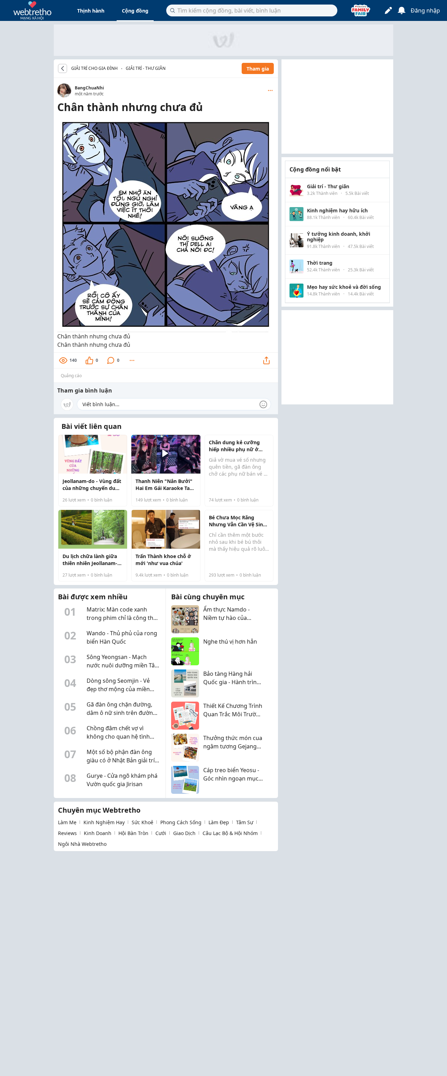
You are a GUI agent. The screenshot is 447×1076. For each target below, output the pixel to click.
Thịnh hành (90, 10)
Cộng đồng (135, 10)
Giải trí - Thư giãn (146, 68)
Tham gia (258, 68)
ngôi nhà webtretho (82, 844)
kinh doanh (97, 833)
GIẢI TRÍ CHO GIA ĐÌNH (94, 68)
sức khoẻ (142, 822)
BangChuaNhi (89, 88)
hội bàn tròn (133, 833)
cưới (160, 833)
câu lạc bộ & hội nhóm (230, 833)
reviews (67, 833)
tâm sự (244, 822)
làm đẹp (218, 822)
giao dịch (184, 833)
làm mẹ (67, 822)
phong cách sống (180, 822)
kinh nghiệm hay (104, 822)
